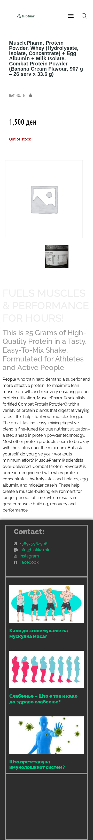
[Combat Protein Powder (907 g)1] (56, 256)
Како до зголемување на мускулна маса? (38, 633)
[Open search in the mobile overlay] (84, 15)
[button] (71, 16)
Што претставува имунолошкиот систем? (37, 764)
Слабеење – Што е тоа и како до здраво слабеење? (43, 698)
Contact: (29, 531)
